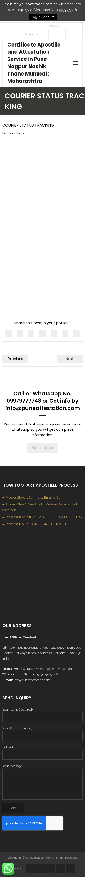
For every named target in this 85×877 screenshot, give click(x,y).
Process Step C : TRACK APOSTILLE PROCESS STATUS (44, 517)
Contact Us (42, 447)
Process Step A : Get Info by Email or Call (34, 497)
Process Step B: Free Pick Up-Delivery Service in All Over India (39, 507)
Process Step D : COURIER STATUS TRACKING (38, 524)
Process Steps (13, 133)
